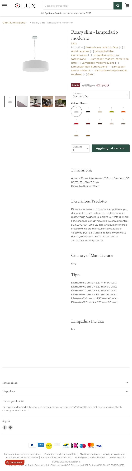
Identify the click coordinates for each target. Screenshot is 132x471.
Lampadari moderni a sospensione (22, 454)
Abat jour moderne (90, 454)
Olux (74, 43)
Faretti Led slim (118, 457)
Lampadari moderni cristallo (56, 457)
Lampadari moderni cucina (98, 62)
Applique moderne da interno (22, 457)
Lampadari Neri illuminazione (89, 66)
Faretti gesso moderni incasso (90, 457)
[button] (10, 101)
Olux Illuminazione (13, 22)
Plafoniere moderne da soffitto (60, 454)
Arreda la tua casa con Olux (101, 47)
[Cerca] (117, 5)
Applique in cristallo (113, 454)
